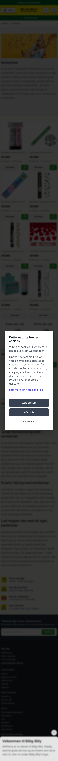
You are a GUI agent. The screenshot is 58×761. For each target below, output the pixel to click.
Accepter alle (29, 402)
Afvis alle (29, 412)
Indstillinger (29, 421)
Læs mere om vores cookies (26, 389)
